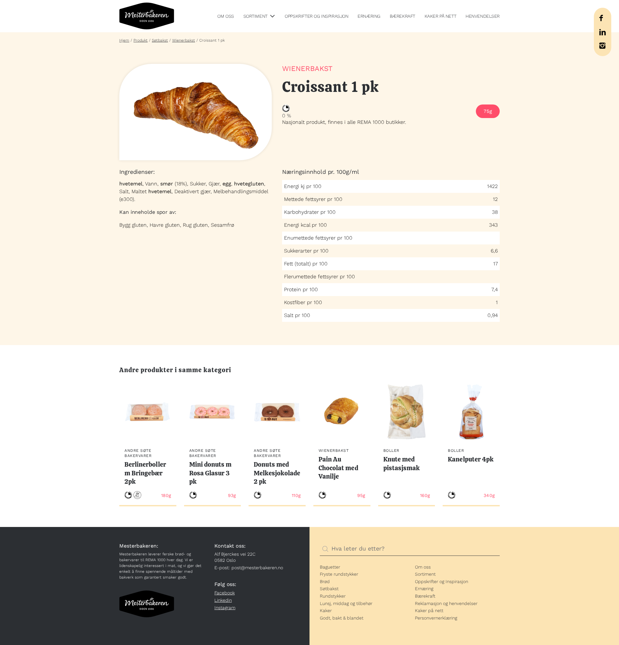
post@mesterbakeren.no (257, 567)
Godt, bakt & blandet (341, 617)
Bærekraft (402, 16)
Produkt (140, 40)
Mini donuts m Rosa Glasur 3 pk (210, 473)
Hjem (124, 40)
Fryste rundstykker (339, 574)
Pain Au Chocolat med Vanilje (338, 468)
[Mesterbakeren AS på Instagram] (602, 46)
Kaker (326, 610)
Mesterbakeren (146, 16)
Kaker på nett (441, 16)
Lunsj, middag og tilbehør (346, 603)
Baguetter (330, 567)
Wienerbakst (183, 40)
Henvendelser (483, 16)
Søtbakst (160, 40)
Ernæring (369, 16)
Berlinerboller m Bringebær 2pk (145, 473)
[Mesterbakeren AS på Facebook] (601, 18)
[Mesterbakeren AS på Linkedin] (602, 32)
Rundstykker (333, 596)
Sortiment (255, 16)
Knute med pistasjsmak (401, 463)
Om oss (225, 16)
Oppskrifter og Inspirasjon (316, 16)
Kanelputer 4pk (471, 459)
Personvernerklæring (436, 617)
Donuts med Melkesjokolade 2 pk (277, 473)
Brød (325, 581)
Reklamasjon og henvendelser (446, 603)
